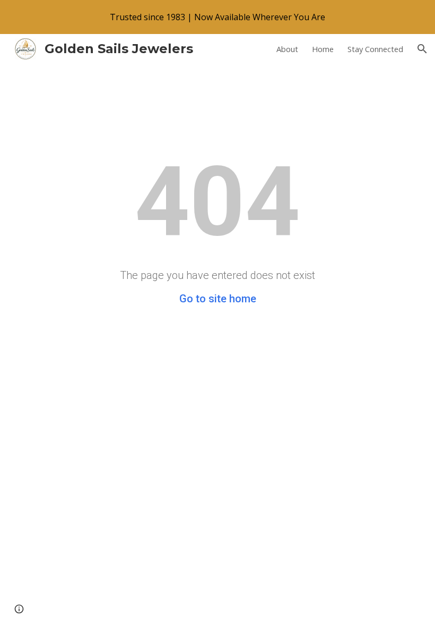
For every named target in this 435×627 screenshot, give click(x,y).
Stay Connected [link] (375, 49)
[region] (217, 17)
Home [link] (323, 49)
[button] (422, 49)
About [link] (287, 49)
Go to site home (217, 298)
